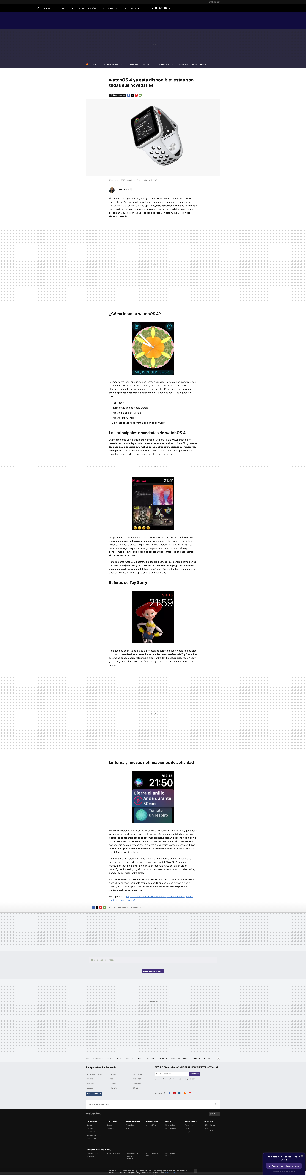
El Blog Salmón (209, 1125)
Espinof (129, 1128)
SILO (154, 64)
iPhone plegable (112, 64)
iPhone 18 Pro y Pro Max (113, 1058)
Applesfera (91, 1132)
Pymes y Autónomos (208, 1129)
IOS (102, 8)
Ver (154, 971)
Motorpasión (170, 1125)
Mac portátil (137, 1074)
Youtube (165, 8)
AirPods (90, 1079)
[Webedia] (214, 1)
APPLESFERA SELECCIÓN (84, 8)
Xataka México (92, 1153)
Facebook (128, 95)
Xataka (89, 1125)
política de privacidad (187, 1079)
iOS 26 (135, 1088)
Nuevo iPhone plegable (180, 1058)
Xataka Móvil (91, 1128)
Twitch (151, 8)
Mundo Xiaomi (92, 1138)
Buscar (215, 1104)
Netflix (194, 64)
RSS (184, 1092)
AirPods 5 (151, 1058)
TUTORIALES (61, 8)
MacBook (90, 1088)
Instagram (160, 8)
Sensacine (130, 1125)
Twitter (169, 8)
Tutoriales (113, 1074)
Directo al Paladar (152, 1125)
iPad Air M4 (130, 1058)
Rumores (90, 1083)
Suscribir (194, 1074)
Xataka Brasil (91, 1157)
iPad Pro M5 (163, 1058)
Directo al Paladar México (152, 1154)
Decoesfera (189, 1128)
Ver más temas (94, 1094)
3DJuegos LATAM (113, 1153)
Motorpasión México (170, 1154)
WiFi (173, 64)
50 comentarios (119, 95)
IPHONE (47, 8)
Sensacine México (132, 1153)
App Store (145, 64)
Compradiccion (190, 1132)
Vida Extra (110, 1128)
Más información (171, 1173)
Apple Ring (196, 1058)
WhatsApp (137, 1083)
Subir (212, 1114)
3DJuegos (110, 1125)
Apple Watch (164, 64)
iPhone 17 (113, 1088)
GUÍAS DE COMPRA (130, 8)
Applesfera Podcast (94, 1074)
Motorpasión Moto (172, 1128)
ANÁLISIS (112, 8)
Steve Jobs (134, 64)
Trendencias (189, 1125)
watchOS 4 (136, 907)
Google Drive (183, 64)
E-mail (140, 95)
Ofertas (113, 1083)
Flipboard (156, 8)
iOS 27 (123, 64)
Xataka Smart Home (94, 1135)
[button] (124, 189)
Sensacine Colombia (130, 1158)
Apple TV (203, 64)
